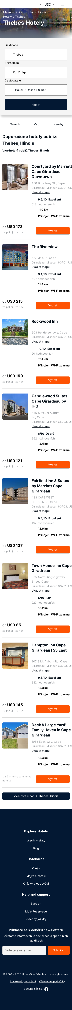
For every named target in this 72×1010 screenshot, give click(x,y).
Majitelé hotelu (36, 876)
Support (36, 903)
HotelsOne (28, 974)
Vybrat (52, 230)
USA (30, 12)
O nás (36, 868)
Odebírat (59, 950)
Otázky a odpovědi (36, 883)
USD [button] (47, 4)
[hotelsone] (18, 4)
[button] (35, 4)
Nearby (58, 124)
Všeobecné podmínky (52, 981)
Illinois (42, 12)
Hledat (36, 104)
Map (37, 124)
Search (15, 124)
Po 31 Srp (19, 72)
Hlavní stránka (12, 12)
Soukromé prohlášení (23, 981)
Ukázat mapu (41, 192)
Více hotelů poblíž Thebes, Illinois (26, 150)
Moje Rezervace (36, 911)
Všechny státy (36, 840)
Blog (36, 848)
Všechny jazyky (36, 919)
